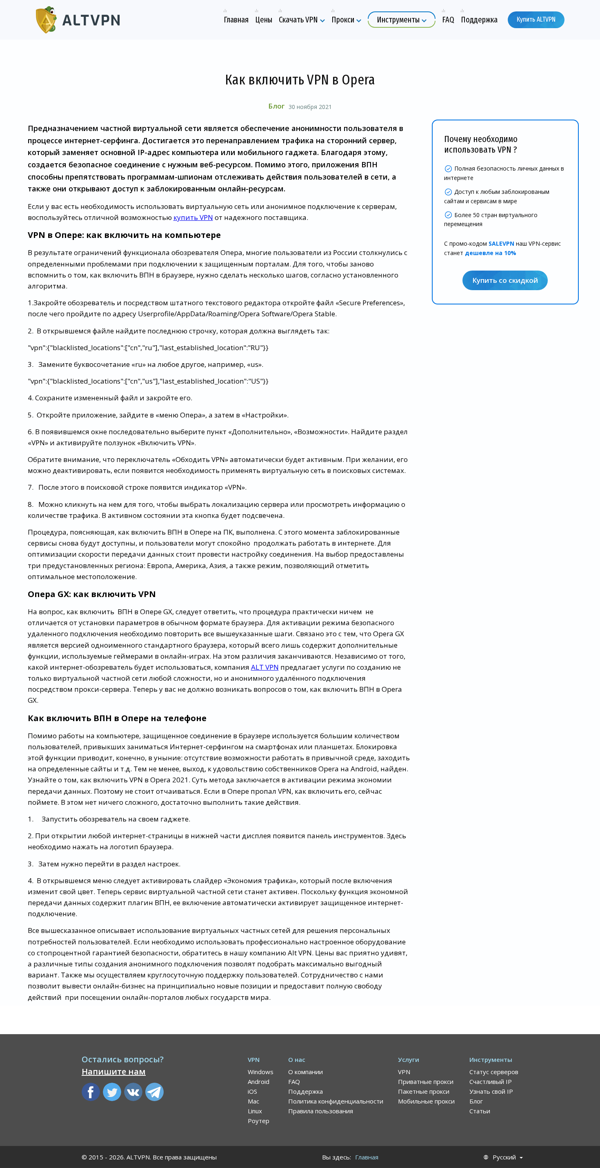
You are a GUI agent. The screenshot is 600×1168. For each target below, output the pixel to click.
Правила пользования (320, 1111)
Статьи (479, 1111)
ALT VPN (265, 667)
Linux (255, 1111)
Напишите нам (114, 1071)
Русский (504, 1157)
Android (258, 1081)
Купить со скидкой (505, 280)
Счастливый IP (490, 1081)
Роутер (258, 1121)
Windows (260, 1072)
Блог (276, 106)
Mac (253, 1101)
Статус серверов (493, 1072)
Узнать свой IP (491, 1091)
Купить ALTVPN (536, 19)
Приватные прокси (425, 1081)
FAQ (294, 1081)
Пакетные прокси (423, 1091)
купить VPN (193, 217)
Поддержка (305, 1091)
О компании (305, 1072)
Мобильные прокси (426, 1101)
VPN (404, 1072)
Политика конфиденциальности (335, 1101)
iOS (252, 1091)
